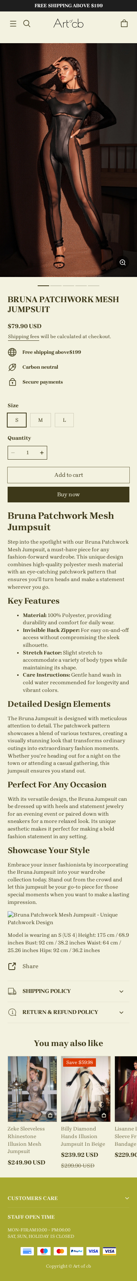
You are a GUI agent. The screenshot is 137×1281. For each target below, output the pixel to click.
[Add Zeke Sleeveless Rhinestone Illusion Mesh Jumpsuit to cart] (50, 1115)
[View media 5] (93, 285)
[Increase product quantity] (42, 453)
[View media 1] (43, 285)
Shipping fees (23, 336)
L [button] (64, 420)
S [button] (16, 420)
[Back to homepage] (68, 23)
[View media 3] (68, 285)
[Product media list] (68, 160)
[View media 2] (56, 285)
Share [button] (30, 966)
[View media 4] (81, 285)
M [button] (40, 420)
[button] (13, 23)
